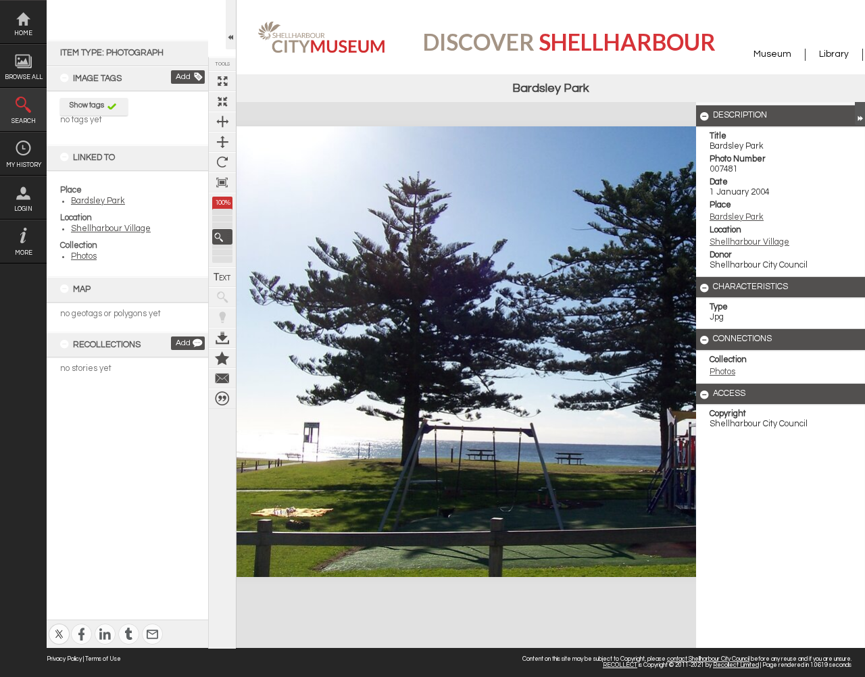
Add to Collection (222, 358)
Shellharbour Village (111, 228)
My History (23, 165)
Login (23, 209)
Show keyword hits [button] (222, 297)
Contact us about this (222, 378)
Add (183, 76)
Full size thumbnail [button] (222, 81)
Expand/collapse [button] (860, 113)
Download (222, 338)
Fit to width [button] (222, 121)
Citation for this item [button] (222, 398)
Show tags (87, 105)
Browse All (24, 77)
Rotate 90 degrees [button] (222, 162)
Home (23, 33)
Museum (772, 54)
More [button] (23, 253)
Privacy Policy (64, 659)
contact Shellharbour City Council (708, 659)
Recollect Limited (736, 665)
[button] (222, 237)
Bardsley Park (98, 201)
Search (23, 121)
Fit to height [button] (222, 142)
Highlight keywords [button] (222, 317)
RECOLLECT (620, 665)
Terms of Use (103, 659)
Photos (84, 256)
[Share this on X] (59, 625)
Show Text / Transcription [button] (222, 277)
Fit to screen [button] (222, 101)
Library (834, 54)
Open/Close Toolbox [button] (231, 24)
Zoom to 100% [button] (222, 182)
